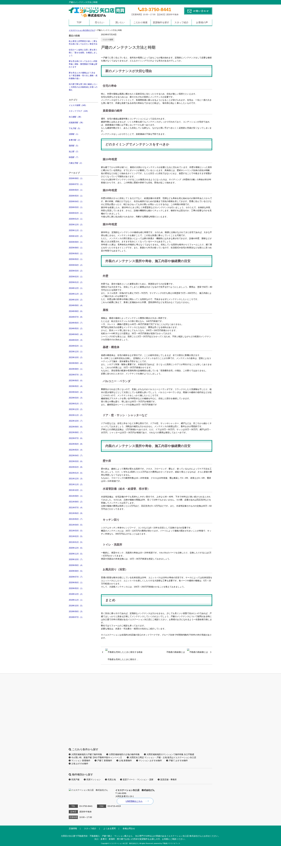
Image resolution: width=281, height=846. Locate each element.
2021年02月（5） (76, 536)
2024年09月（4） (76, 305)
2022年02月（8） (76, 467)
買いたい (120, 22)
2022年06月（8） (76, 444)
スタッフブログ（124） (79, 111)
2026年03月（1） (76, 207)
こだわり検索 (140, 22)
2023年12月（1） (76, 352)
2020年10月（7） (76, 559)
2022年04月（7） (76, 455)
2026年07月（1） (76, 184)
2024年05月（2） (76, 328)
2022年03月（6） (76, 461)
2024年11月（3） (76, 294)
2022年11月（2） (76, 415)
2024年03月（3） (76, 340)
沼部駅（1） (74, 134)
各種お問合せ (129, 828)
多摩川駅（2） (75, 140)
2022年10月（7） (76, 421)
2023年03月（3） (76, 398)
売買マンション (93, 779)
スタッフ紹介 (181, 22)
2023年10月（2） (76, 357)
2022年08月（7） (76, 432)
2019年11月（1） (76, 600)
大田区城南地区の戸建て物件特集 (86, 754)
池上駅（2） (74, 151)
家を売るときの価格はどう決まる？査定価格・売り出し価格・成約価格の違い (83, 76)
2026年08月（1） (76, 178)
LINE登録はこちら (134, 801)
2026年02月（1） (76, 213)
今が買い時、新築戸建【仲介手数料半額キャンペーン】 (96, 757)
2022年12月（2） (76, 409)
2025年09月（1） (76, 242)
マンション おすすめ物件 (150, 760)
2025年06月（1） (76, 253)
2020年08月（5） (76, 571)
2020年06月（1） (76, 582)
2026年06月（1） (76, 190)
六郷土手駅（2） (76, 163)
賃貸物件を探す (161, 22)
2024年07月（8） (76, 317)
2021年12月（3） (76, 479)
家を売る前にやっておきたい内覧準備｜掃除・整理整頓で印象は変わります (83, 64)
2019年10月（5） (76, 606)
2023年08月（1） (76, 369)
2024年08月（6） (76, 311)
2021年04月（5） (76, 525)
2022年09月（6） (76, 427)
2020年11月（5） (76, 554)
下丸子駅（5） (75, 128)
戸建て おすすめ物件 (178, 760)
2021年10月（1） (76, 490)
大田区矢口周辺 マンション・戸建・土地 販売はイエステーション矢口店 (162, 757)
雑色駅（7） (74, 157)
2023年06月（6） (76, 380)
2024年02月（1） (76, 346)
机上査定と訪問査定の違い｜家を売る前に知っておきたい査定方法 (83, 42)
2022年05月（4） (76, 450)
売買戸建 (75, 779)
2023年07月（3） (76, 375)
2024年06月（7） (76, 323)
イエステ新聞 (107, 40)
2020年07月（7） (76, 577)
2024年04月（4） (76, 334)
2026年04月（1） (76, 201)
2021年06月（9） (76, 513)
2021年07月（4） (76, 507)
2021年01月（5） (76, 542)
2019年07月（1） (76, 617)
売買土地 (112, 779)
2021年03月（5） (76, 531)
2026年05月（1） (76, 196)
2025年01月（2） (76, 282)
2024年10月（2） (76, 300)
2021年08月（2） (76, 502)
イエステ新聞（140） (78, 105)
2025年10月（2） (76, 236)
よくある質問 (109, 828)
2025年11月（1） (76, 230)
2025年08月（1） (76, 248)
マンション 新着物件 (80, 760)
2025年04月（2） (76, 265)
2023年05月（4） (76, 386)
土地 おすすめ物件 (79, 763)
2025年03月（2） (76, 271)
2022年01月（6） (76, 473)
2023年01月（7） (76, 404)
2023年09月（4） (76, 363)
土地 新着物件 (125, 760)
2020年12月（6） (76, 548)
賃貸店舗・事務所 (168, 779)
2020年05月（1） (76, 588)
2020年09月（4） (76, 565)
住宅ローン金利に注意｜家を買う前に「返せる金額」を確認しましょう (83, 53)
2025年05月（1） (76, 259)
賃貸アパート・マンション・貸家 (138, 779)
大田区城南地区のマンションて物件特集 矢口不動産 (170, 754)
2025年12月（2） (76, 224)
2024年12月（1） (76, 288)
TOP (79, 22)
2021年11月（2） (76, 484)
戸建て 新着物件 (104, 760)
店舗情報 (73, 828)
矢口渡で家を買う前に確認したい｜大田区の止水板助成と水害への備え (83, 87)
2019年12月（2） (76, 594)
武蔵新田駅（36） (76, 122)
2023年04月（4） (76, 392)
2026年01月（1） (76, 219)
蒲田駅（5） (74, 146)
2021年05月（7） (76, 519)
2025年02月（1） (76, 277)
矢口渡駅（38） (75, 117)
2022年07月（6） (76, 438)
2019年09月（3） (76, 611)
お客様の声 (202, 22)
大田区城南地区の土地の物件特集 (124, 754)
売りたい (99, 22)
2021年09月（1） (76, 496)
